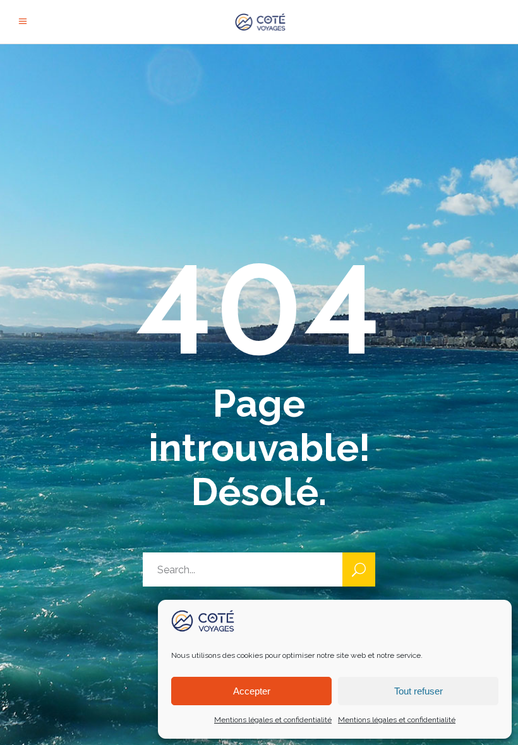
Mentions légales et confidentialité (273, 719)
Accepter (251, 691)
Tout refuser (418, 691)
